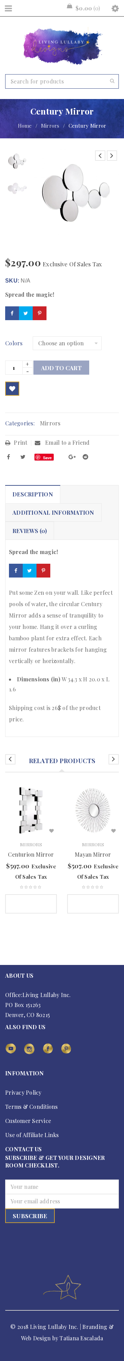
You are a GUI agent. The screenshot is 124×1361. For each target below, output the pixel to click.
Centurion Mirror (31, 854)
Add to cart (61, 368)
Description (32, 494)
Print (20, 442)
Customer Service (28, 1120)
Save (47, 457)
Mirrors (50, 125)
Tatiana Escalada (81, 1338)
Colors (14, 343)
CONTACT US (23, 1149)
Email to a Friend (67, 442)
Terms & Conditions (31, 1106)
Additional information (53, 512)
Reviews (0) (29, 530)
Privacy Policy (23, 1092)
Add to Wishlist (12, 389)
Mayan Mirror (93, 854)
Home (25, 125)
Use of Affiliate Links (32, 1134)
